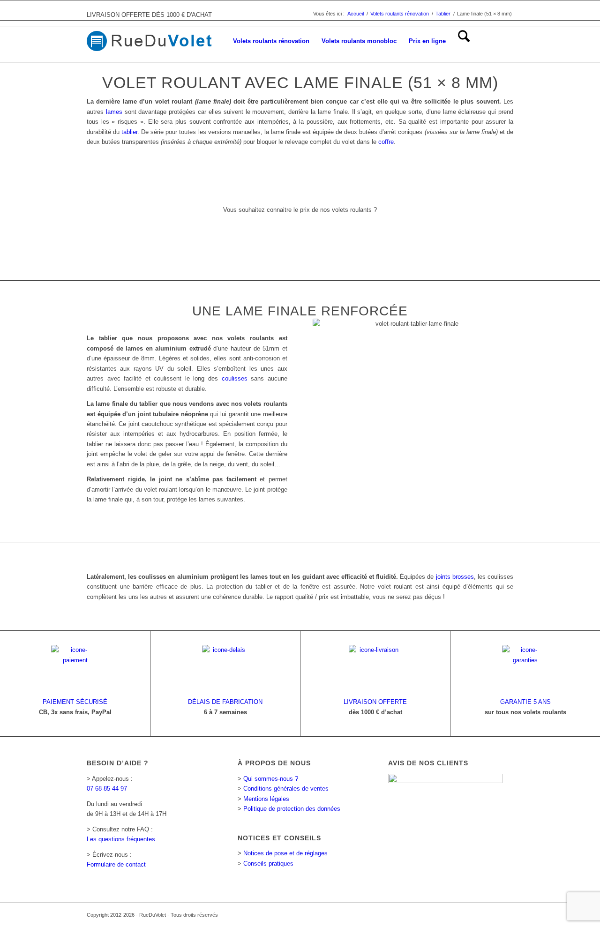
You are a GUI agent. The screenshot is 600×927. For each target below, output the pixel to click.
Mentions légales (266, 798)
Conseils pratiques (268, 863)
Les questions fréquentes (121, 839)
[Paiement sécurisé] (75, 668)
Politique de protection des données (291, 808)
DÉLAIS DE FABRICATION (225, 701)
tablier (129, 131)
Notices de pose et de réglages (285, 853)
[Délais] (225, 668)
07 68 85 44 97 (107, 788)
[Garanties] (525, 668)
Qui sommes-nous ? (270, 778)
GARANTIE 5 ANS (525, 701)
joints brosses (455, 576)
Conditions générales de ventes (286, 788)
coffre (386, 141)
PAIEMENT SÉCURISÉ (75, 701)
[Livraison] (375, 668)
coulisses (235, 378)
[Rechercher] (464, 41)
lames (114, 111)
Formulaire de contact (116, 864)
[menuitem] (271, 41)
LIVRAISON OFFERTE (375, 701)
